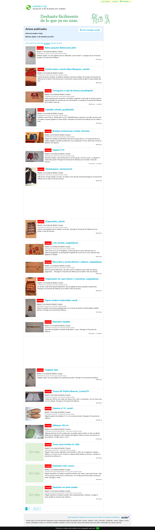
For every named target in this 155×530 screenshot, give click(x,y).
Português (125, 1)
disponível (33, 43)
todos (27, 43)
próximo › (37, 509)
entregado (47, 43)
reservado (40, 43)
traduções (115, 517)
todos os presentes (104, 517)
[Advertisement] (64, 203)
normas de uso (92, 517)
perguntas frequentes (79, 517)
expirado (53, 43)
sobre (69, 517)
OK (98, 528)
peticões (59, 43)
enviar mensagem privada (90, 30)
